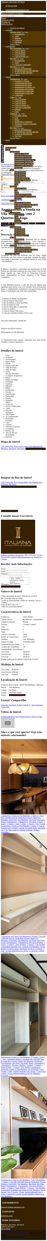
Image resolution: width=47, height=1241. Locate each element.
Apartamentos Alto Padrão (24, 89)
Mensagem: (5, 584)
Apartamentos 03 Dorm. (23, 85)
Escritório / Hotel (21, 116)
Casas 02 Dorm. (20, 101)
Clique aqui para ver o (35, 449)
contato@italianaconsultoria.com (17, 10)
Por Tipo (13, 59)
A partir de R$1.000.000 (23, 73)
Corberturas (19, 95)
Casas (17, 36)
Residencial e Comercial (23, 122)
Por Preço (13, 67)
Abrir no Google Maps (17, 695)
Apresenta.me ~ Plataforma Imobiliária (15, 1233)
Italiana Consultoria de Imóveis (12, 555)
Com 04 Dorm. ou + (22, 57)
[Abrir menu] (2, 144)
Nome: (3, 569)
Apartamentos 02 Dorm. (23, 83)
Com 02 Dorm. (20, 52)
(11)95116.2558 (11, 6)
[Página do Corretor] (18, 553)
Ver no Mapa (5, 1229)
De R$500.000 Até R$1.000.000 (26, 71)
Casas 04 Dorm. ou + (22, 105)
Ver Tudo (24, 32)
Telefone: (4, 574)
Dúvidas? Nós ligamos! (9, 511)
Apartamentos (20, 34)
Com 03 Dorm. (20, 54)
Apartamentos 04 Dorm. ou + (25, 87)
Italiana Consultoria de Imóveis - (12, 14)
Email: (3, 571)
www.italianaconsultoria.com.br (12, 1239)
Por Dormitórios (16, 48)
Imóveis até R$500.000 (23, 69)
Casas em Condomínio (23, 65)
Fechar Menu (15, 44)
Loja (16, 118)
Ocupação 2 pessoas (22, 81)
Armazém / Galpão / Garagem (25, 124)
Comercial (18, 40)
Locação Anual (15, 32)
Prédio (17, 120)
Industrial (18, 42)
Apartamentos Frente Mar (24, 93)
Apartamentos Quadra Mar (24, 91)
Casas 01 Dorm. (20, 99)
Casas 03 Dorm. (20, 103)
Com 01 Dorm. (20, 50)
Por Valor (13, 128)
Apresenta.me (6, 1231)
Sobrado (18, 38)
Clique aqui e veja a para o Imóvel (19, 487)
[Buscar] (2, 16)
